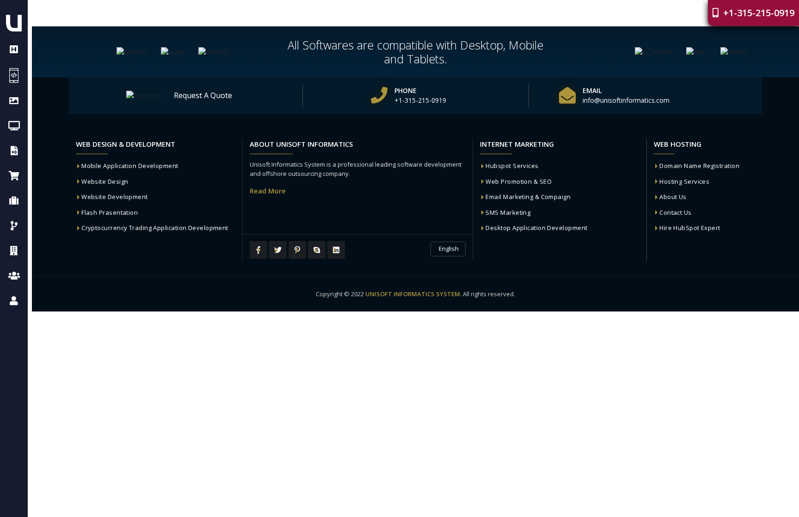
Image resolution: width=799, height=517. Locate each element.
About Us (673, 197)
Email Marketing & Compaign (528, 197)
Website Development (114, 197)
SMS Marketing (508, 212)
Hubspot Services (512, 166)
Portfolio (535, 13)
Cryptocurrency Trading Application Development (154, 228)
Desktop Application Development (536, 228)
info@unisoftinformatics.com (626, 100)
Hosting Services (684, 181)
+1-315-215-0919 (757, 12)
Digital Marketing (600, 13)
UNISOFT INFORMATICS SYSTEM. (413, 294)
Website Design (104, 181)
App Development (472, 13)
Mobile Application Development (129, 166)
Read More (268, 190)
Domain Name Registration (699, 166)
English (448, 248)
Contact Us (675, 212)
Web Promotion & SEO (519, 181)
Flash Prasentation (109, 212)
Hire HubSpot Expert (689, 228)
